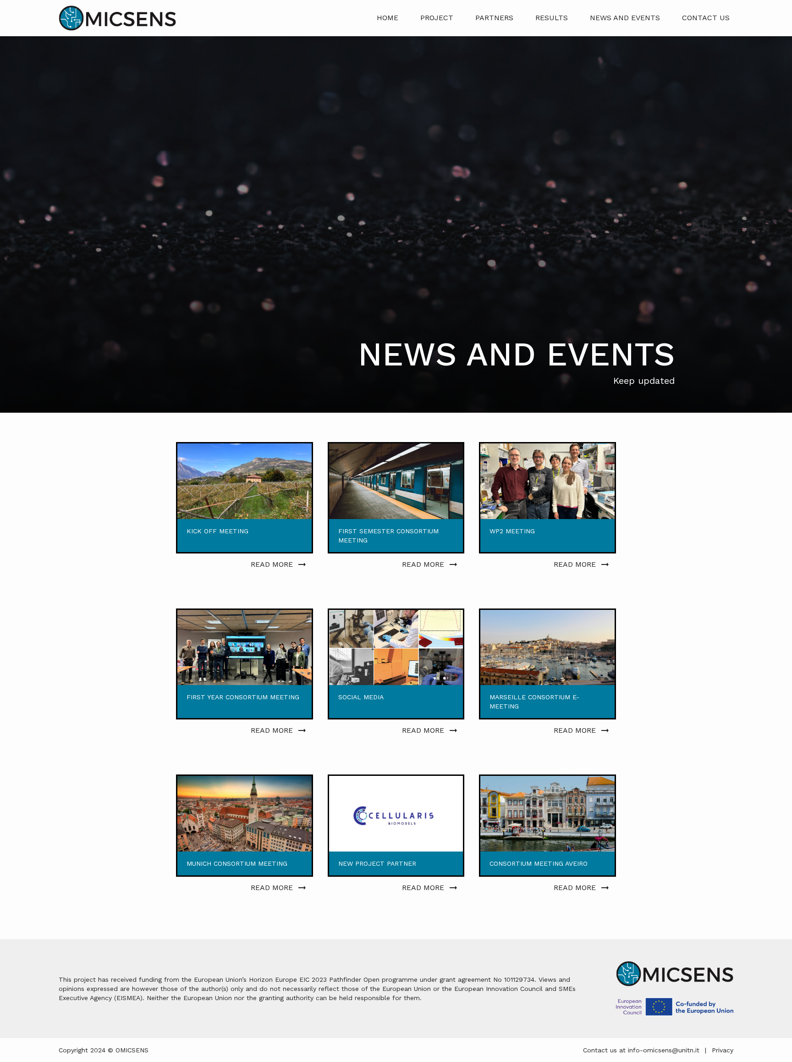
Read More (272, 564)
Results (551, 17)
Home (387, 17)
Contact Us (706, 17)
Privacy (722, 1050)
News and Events (625, 17)
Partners (494, 17)
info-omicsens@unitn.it (663, 1050)
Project (436, 17)
